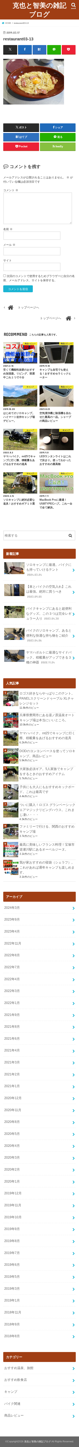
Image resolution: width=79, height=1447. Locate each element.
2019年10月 (13, 1217)
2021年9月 (12, 1015)
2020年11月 (12, 1110)
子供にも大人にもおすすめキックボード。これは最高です (47, 789)
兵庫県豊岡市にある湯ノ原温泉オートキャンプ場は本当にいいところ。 (47, 717)
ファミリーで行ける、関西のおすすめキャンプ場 (47, 829)
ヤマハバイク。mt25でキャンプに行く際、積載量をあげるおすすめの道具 (47, 735)
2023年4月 (12, 931)
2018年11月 (12, 1312)
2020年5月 (12, 1133)
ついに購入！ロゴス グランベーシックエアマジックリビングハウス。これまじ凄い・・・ (47, 809)
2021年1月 (12, 1086)
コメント (10, 190)
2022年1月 (12, 1003)
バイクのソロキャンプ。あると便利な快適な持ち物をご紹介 (49, 635)
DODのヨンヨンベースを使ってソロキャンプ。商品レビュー (47, 753)
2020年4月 (12, 1145)
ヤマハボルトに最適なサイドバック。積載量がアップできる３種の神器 (49, 657)
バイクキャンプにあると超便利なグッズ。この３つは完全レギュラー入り (49, 613)
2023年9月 (12, 919)
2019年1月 (12, 1300)
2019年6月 (12, 1264)
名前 (8, 229)
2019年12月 (13, 1193)
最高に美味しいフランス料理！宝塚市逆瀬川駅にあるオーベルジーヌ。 (47, 847)
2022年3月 (12, 991)
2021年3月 (12, 1062)
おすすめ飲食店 (15, 1379)
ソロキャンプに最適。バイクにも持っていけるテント (49, 569)
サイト (7, 260)
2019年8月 (12, 1241)
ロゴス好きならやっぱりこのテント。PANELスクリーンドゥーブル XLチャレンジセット (47, 698)
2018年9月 (12, 1324)
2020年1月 (12, 1181)
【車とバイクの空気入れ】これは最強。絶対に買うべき (49, 591)
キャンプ (10, 1391)
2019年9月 (12, 1229)
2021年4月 (12, 1050)
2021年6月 (12, 1038)
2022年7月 (12, 967)
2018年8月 (12, 1336)
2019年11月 (12, 1205)
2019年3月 (12, 1288)
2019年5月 (12, 1276)
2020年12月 (13, 1098)
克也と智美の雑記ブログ (39, 9)
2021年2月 (12, 1074)
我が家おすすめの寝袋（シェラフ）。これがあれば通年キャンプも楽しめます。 (47, 867)
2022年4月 (12, 979)
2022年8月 (12, 955)
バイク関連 (12, 1403)
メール (9, 244)
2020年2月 (12, 1169)
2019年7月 (12, 1253)
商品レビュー (14, 1415)
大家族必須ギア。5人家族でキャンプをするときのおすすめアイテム (46, 771)
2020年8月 (12, 1122)
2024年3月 (12, 907)
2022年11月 (12, 943)
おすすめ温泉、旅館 (18, 1368)
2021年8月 (12, 1026)
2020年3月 (12, 1157)
